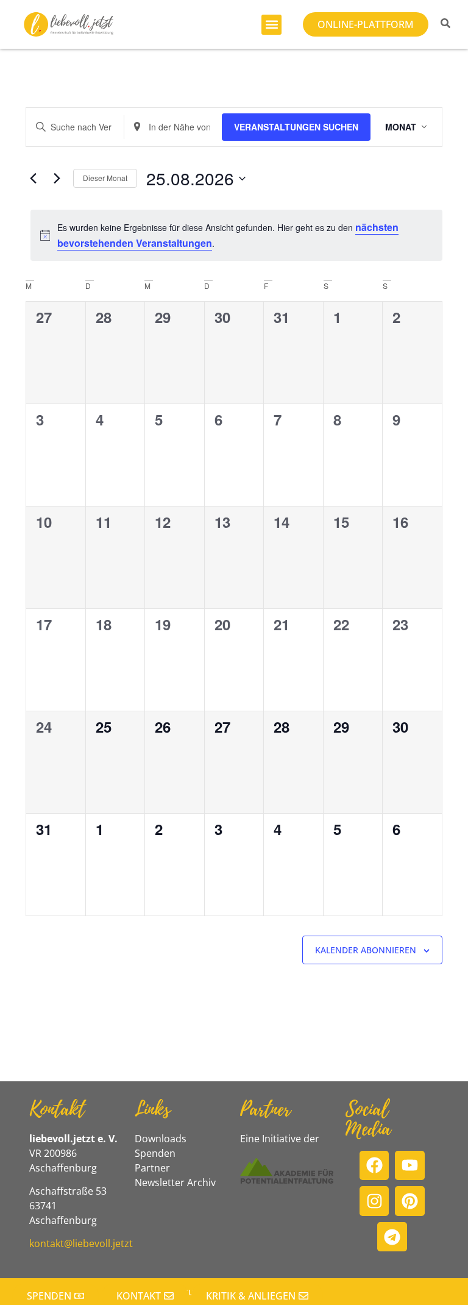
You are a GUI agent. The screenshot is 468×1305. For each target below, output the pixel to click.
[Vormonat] (33, 178)
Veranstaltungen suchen (296, 127)
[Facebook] (374, 1166)
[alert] (236, 235)
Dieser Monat (105, 177)
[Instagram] (374, 1201)
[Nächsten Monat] (56, 178)
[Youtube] (410, 1166)
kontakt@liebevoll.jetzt (81, 1243)
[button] (271, 25)
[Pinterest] (410, 1201)
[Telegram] (392, 1237)
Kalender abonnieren (365, 950)
